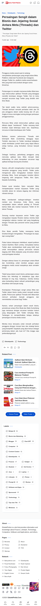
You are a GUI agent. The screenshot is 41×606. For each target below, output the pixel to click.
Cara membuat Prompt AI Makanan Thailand (24, 374)
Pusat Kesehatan (9, 564)
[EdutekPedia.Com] (14, 2)
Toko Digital (8, 570)
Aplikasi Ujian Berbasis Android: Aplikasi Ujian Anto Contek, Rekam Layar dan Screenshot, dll (25, 361)
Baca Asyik (7, 576)
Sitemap (7, 551)
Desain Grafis (25, 573)
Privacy (6, 545)
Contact (6, 548)
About (22, 541)
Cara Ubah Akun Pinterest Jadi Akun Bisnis (24, 399)
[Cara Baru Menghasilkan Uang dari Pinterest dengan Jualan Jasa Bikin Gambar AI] (8, 389)
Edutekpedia (9, 341)
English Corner (9, 573)
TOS (22, 548)
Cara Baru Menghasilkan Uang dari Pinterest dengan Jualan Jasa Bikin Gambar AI (25, 387)
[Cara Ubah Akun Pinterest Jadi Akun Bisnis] (8, 401)
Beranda (7, 541)
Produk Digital (25, 570)
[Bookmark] (12, 347)
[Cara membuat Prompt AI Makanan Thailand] (8, 376)
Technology (22, 341)
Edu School (24, 567)
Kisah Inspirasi (25, 564)
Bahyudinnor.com (9, 560)
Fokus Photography (10, 567)
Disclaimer (24, 545)
